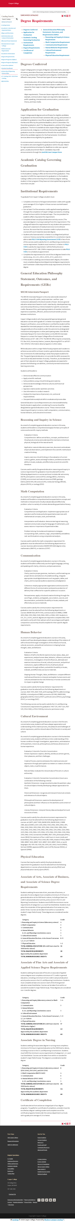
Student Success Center (44, 1171)
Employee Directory (13, 1161)
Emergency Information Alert (15, 1200)
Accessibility (11, 1168)
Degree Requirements (8, 56)
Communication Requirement (56, 45)
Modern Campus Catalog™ (54, 1220)
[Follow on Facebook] (39, 1200)
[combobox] (50, 12)
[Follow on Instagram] (42, 1200)
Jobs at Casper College (43, 1166)
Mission (35, 1202)
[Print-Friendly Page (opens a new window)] (67, 16)
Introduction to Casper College (8, 45)
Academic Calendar (12, 1166)
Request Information (13, 1141)
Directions (11, 1204)
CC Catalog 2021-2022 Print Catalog (10, 77)
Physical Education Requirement (57, 55)
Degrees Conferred (30, 30)
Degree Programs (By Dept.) (10, 62)
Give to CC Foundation (43, 1164)
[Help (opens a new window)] (70, 16)
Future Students (42, 1137)
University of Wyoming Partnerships (8, 72)
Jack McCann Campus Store (52, 152)
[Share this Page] (65, 16)
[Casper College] (14, 2)
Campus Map (11, 1173)
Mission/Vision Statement (9, 41)
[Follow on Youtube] (50, 1200)
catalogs (15, 1220)
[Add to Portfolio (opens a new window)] (62, 16)
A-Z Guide (10, 1158)
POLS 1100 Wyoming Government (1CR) (46, 239)
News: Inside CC (42, 1169)
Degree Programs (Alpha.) (9, 59)
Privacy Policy (28, 1202)
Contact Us (12, 1194)
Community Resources (43, 1147)
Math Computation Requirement (57, 42)
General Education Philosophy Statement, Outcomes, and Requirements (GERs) (54, 32)
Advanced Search (7, 22)
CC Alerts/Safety (42, 1159)
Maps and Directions (7, 33)
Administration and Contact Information (7, 37)
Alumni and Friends (42, 1150)
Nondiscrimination (18, 1202)
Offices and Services (13, 1163)
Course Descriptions (7, 65)
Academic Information (8, 53)
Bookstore (10, 1171)
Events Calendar (42, 1161)
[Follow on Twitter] (46, 1200)
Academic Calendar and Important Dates (9, 29)
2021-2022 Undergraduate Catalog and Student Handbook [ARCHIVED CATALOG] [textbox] (51, 12)
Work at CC (40, 1142)
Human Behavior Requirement (56, 48)
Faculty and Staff (42, 1145)
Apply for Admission (13, 1144)
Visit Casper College (13, 1137)
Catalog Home (6, 25)
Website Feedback (42, 1174)
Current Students (42, 1140)
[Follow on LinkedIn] (54, 1200)
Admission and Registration (6, 50)
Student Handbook (7, 68)
